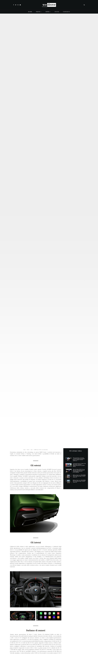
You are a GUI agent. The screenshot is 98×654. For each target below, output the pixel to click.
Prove (38, 11)
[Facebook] (14, 4)
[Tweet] (49, 239)
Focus (57, 11)
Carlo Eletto (39, 220)
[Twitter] (16, 4)
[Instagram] (18, 4)
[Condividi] (45, 239)
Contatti (66, 11)
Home (30, 11)
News (47, 11)
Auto (45, 220)
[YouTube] (20, 4)
